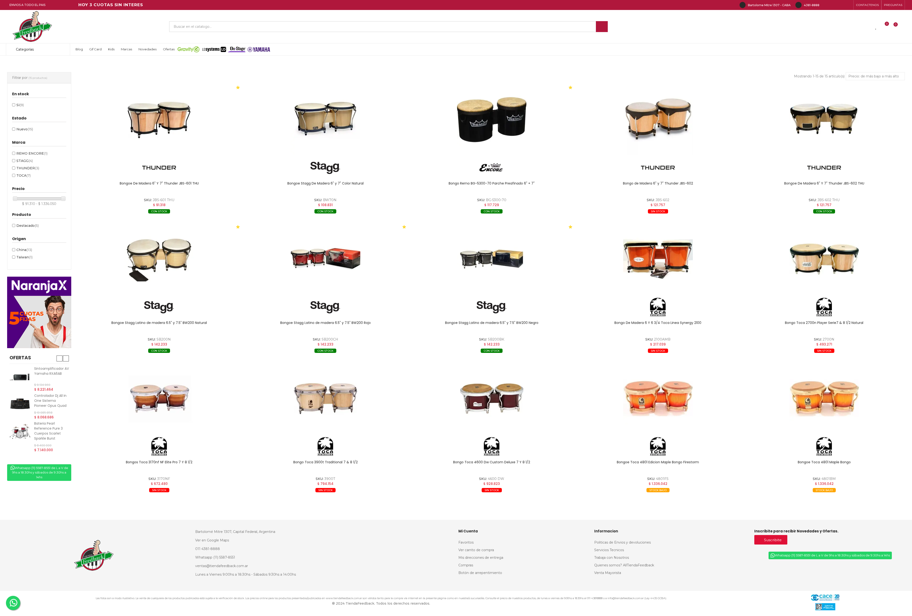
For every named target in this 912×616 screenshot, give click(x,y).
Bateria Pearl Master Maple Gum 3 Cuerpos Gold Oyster (51, 373)
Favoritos (210, 219)
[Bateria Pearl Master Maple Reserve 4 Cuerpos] (20, 437)
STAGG (24, 161)
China (24, 250)
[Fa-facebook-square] (841, 5)
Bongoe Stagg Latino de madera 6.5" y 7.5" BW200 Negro (491, 322)
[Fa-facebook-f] (825, 5)
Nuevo (24, 129)
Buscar (602, 26)
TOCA (23, 175)
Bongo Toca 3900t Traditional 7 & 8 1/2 (325, 462)
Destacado (27, 225)
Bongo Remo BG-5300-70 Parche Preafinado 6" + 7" (492, 183)
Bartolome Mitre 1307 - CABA (769, 5)
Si (20, 105)
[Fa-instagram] (833, 5)
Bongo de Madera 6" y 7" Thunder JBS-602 (658, 183)
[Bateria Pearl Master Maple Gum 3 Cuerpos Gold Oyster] (20, 376)
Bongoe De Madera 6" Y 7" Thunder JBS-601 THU (159, 183)
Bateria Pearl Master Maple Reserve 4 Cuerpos (50, 434)
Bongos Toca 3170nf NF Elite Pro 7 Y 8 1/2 (159, 462)
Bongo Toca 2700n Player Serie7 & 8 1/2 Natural (824, 322)
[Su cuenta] (903, 27)
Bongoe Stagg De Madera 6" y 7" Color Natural (325, 183)
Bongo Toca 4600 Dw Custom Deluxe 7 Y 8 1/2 (491, 462)
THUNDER (27, 168)
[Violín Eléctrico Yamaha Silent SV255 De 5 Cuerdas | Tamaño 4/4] (20, 404)
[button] (867, 5)
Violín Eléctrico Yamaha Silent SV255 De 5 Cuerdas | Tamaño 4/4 (50, 404)
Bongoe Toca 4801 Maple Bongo (824, 462)
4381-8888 (811, 5)
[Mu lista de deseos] (876, 27)
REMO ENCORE (32, 153)
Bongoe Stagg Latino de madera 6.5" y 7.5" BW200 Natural (159, 322)
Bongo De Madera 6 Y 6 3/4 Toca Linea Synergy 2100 (657, 322)
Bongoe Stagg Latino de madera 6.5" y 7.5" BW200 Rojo (325, 322)
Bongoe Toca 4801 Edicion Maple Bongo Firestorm (658, 462)
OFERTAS (20, 357)
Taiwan (24, 257)
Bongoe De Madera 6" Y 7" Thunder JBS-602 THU (824, 183)
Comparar (129, 219)
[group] (159, 120)
